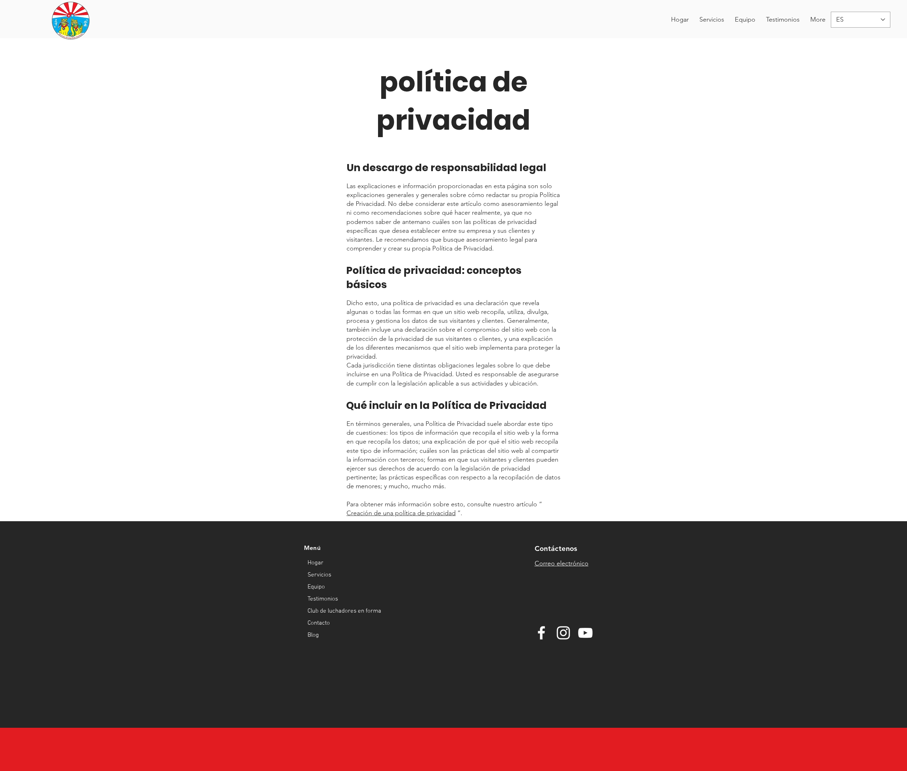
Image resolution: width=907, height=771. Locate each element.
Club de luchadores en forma (333, 611)
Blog (313, 635)
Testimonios (323, 599)
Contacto (319, 623)
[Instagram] (563, 633)
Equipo (316, 587)
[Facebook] (541, 633)
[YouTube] (585, 633)
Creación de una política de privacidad (401, 513)
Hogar (315, 563)
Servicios (319, 575)
